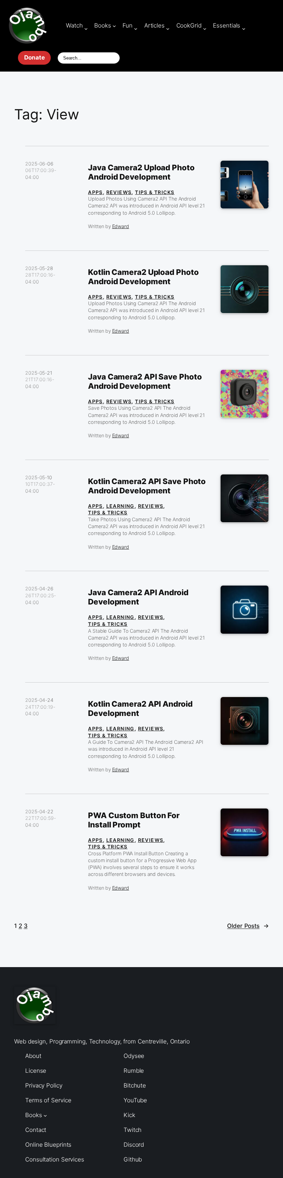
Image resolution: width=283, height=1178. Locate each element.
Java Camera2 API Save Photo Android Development (145, 381)
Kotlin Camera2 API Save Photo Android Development (147, 486)
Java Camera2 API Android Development (138, 597)
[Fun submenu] (135, 28)
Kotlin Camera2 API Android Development (140, 708)
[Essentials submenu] (243, 28)
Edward (120, 226)
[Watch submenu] (86, 28)
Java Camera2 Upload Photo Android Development (141, 172)
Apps (95, 192)
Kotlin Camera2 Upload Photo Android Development (143, 277)
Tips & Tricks (154, 192)
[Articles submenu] (167, 28)
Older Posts (248, 925)
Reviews (119, 192)
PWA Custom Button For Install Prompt (133, 820)
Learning (120, 506)
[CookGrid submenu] (204, 28)
